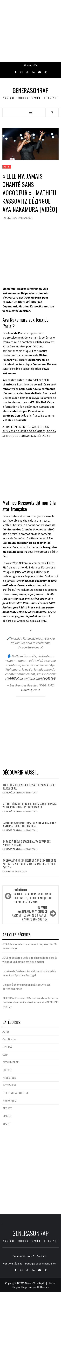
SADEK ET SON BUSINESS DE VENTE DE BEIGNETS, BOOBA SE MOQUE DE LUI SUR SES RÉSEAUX (29, 431)
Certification (9, 1039)
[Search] (52, 112)
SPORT (6, 1123)
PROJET (7, 1108)
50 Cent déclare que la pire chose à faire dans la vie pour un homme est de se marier (29, 805)
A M (7, 871)
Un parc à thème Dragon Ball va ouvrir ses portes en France (26, 843)
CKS (9, 217)
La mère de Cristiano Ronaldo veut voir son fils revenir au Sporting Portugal (29, 824)
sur (38, 529)
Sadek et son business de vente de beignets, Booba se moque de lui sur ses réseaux (32, 896)
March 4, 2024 (30, 690)
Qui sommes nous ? (23, 1256)
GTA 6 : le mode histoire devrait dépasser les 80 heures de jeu (28, 786)
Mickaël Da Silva (13, 792)
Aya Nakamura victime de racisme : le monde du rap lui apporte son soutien (29, 913)
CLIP (5, 1054)
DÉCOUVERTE (10, 1062)
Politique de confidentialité (40, 1263)
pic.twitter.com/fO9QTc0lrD (38, 678)
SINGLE (6, 1116)
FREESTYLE (9, 1077)
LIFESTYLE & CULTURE (15, 1093)
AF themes (43, 1287)
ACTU (6, 166)
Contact (41, 1256)
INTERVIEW (9, 1085)
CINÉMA (7, 1047)
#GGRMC (13, 678)
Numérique (9, 1100)
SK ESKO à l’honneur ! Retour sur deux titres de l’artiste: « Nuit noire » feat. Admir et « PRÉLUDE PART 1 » (29, 863)
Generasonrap (30, 90)
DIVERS (6, 1070)
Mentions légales (12, 1263)
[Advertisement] (30, 31)
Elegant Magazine (22, 1287)
